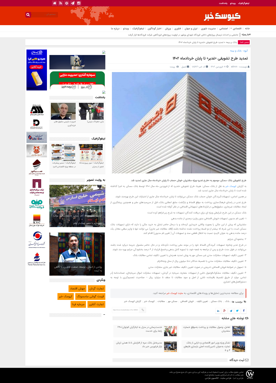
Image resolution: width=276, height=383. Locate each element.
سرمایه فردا (78, 304)
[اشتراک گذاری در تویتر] (237, 311)
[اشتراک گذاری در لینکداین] (218, 311)
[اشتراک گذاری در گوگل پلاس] (224, 311)
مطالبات (161, 301)
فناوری (177, 29)
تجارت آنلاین (96, 304)
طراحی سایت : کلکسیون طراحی (218, 378)
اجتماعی (223, 29)
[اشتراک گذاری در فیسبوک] (243, 311)
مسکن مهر (172, 301)
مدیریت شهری (208, 29)
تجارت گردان (96, 288)
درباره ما (115, 29)
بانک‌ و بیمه (231, 42)
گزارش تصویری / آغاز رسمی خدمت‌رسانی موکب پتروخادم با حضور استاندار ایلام (77, 219)
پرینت (173, 66)
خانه (247, 29)
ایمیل (183, 66)
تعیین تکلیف (202, 301)
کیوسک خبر (230, 186)
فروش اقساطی (187, 301)
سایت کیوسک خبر (175, 293)
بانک (227, 301)
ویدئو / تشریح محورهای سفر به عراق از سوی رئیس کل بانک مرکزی (79, 269)
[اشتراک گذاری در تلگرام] (231, 311)
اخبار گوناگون (154, 29)
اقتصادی (237, 29)
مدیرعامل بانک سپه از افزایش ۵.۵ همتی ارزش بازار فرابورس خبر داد (139, 344)
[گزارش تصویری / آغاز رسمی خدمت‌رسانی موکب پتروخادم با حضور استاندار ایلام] (77, 206)
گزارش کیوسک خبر (132, 301)
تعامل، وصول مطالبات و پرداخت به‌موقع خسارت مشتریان (206, 329)
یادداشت (223, 3)
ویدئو (232, 3)
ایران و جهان (191, 29)
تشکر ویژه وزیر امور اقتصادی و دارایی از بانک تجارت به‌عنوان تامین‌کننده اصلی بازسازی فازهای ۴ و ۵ (207, 346)
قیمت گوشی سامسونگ (90, 296)
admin (234, 66)
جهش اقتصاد (77, 288)
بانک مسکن (216, 301)
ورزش (168, 29)
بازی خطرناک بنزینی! (95, 121)
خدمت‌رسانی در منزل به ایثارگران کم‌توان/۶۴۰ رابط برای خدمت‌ (140, 329)
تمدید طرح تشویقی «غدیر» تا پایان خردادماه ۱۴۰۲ (210, 58)
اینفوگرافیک (243, 3)
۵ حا (236, 35)
